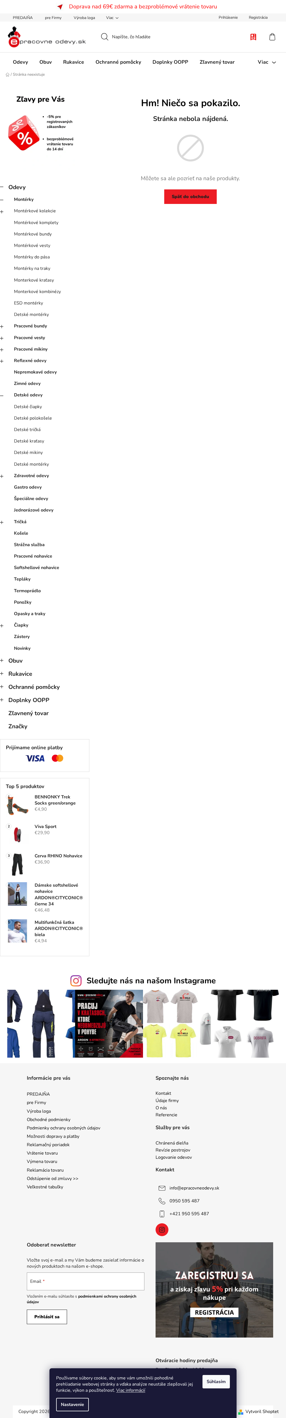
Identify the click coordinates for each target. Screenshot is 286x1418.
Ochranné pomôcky (34, 687)
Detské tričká (27, 430)
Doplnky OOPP (28, 700)
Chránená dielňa (172, 1143)
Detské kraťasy (29, 441)
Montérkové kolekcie (35, 211)
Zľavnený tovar (28, 713)
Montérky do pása (32, 257)
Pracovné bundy (30, 326)
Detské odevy (28, 395)
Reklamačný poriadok (48, 1145)
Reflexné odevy (30, 361)
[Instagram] (162, 1229)
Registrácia (258, 17)
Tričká (20, 522)
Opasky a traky (29, 614)
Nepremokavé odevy (35, 372)
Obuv (15, 661)
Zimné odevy (27, 383)
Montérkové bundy (33, 234)
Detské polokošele (33, 418)
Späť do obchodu (190, 197)
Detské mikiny (28, 452)
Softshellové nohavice (36, 568)
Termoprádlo (27, 591)
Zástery (22, 637)
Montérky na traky (32, 268)
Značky (17, 726)
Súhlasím (216, 1382)
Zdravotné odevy (31, 476)
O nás (161, 1108)
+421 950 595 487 (189, 1214)
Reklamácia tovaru (45, 1170)
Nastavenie (72, 1405)
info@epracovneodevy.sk (194, 1188)
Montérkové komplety (36, 223)
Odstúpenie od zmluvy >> (52, 1179)
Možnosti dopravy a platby (53, 1136)
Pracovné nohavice (33, 556)
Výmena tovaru (42, 1161)
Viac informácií (130, 1390)
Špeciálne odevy (31, 499)
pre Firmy (53, 17)
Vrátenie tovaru (42, 1153)
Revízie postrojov (173, 1150)
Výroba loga (84, 17)
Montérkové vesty (32, 245)
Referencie (166, 1115)
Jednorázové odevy (33, 510)
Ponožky (22, 602)
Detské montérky (31, 314)
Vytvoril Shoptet (262, 1412)
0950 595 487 (185, 1201)
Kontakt (163, 1093)
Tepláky (22, 579)
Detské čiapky (28, 407)
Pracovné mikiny (30, 349)
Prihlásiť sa (46, 1317)
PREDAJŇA (23, 17)
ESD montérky (28, 303)
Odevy (17, 187)
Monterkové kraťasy (34, 280)
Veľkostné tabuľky (45, 1187)
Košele (21, 533)
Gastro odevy (28, 487)
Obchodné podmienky (48, 1120)
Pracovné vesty (29, 338)
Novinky (22, 648)
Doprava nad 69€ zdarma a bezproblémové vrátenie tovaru (143, 6)
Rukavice (20, 674)
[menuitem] (20, 62)
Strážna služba (29, 545)
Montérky (24, 199)
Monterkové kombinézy (37, 292)
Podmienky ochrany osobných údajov (63, 1128)
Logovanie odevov (174, 1157)
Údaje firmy (167, 1100)
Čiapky (21, 625)
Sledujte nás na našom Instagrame (151, 980)
